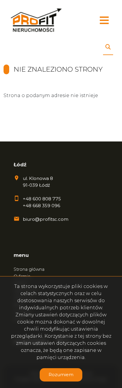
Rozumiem (61, 374)
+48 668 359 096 (41, 205)
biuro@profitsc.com (45, 219)
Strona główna (29, 269)
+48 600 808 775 (42, 199)
